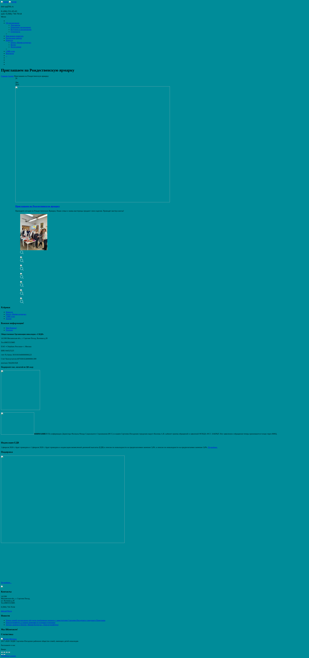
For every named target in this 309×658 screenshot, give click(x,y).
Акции (11, 76)
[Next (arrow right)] (4, 654)
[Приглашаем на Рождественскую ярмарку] (92, 202)
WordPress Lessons (8, 656)
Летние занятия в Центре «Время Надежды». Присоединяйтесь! (32, 625)
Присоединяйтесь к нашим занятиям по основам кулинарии (30, 623)
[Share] (4, 652)
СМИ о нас (10, 316)
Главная (4, 76)
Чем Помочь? (11, 328)
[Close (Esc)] (2, 652)
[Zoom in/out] (9, 652)
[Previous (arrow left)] (2, 654)
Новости (9, 312)
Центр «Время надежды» (16, 314)
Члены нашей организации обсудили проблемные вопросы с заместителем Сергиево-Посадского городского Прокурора (55, 620)
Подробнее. (213, 447)
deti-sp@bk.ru (6, 611)
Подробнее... (6, 583)
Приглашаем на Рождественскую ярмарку (37, 206)
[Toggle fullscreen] (7, 652)
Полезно (9, 330)
